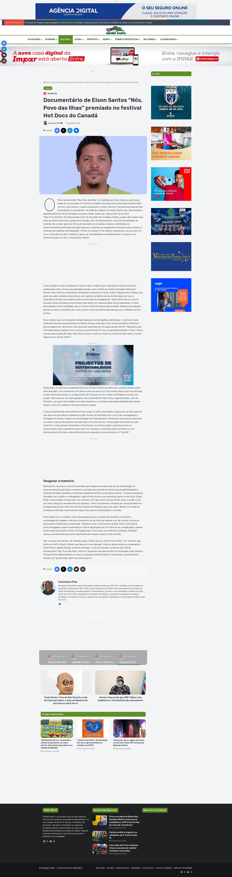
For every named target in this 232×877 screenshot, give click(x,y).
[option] (93, 638)
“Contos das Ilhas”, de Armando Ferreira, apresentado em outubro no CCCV (92, 742)
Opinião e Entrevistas (126, 39)
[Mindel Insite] (116, 30)
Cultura (64, 39)
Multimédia (149, 39)
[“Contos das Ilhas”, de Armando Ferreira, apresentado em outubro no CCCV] (93, 728)
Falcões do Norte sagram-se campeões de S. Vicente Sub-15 (123, 835)
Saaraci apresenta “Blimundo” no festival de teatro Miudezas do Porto (93, 641)
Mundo (106, 39)
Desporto (92, 39)
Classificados (168, 39)
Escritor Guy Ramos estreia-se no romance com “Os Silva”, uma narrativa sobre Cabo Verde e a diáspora (69, 22)
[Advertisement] (93, 264)
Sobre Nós (100, 868)
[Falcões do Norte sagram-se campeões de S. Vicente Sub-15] (99, 836)
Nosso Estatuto (122, 868)
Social (78, 39)
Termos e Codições (164, 868)
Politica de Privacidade (183, 868)
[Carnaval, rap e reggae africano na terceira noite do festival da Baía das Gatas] (129, 728)
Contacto (110, 868)
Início (47, 82)
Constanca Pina (54, 123)
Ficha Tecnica (148, 868)
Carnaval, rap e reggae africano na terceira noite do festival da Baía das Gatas (128, 742)
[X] (47, 841)
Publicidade (136, 868)
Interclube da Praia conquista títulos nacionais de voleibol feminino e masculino (123, 848)
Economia (50, 39)
